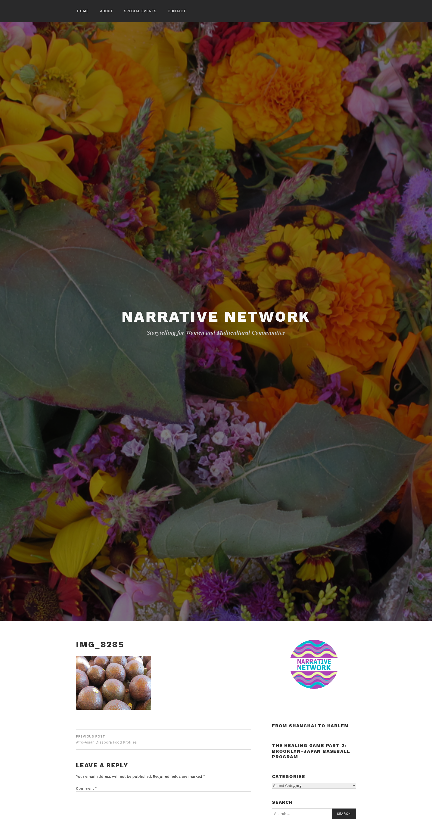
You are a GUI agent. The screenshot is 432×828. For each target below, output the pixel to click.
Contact (177, 10)
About (106, 10)
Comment (86, 788)
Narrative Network (216, 316)
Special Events (140, 10)
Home (83, 10)
